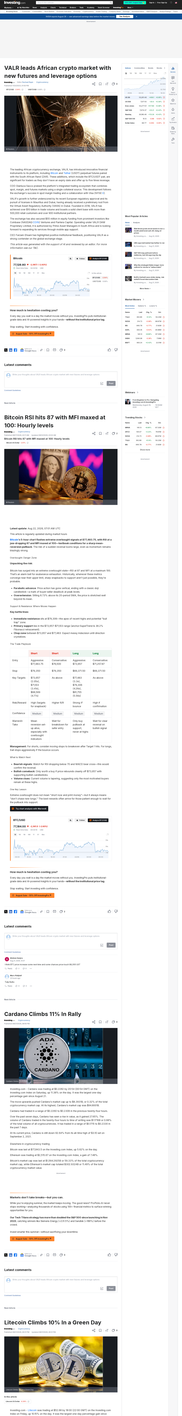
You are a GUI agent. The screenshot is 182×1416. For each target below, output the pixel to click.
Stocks (159, 68)
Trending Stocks (133, 417)
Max (43, 273)
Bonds (150, 68)
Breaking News (12, 12)
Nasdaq (128, 114)
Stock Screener (104, 8)
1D (15, 273)
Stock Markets (49, 12)
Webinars (130, 392)
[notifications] (171, 2)
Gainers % (142, 306)
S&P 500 (128, 110)
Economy (77, 12)
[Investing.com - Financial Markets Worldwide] (14, 3)
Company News (115, 12)
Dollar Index (130, 123)
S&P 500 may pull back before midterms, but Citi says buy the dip (147, 254)
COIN (36, 222)
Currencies (26, 12)
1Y (34, 273)
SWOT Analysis (151, 12)
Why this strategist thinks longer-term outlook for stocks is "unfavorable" (149, 266)
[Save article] (100, 84)
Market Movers (133, 299)
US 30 (127, 97)
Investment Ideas (138, 12)
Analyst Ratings (165, 12)
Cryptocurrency (88, 12)
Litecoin (32, 1410)
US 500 (128, 102)
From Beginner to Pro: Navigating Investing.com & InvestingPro (146, 401)
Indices (128, 68)
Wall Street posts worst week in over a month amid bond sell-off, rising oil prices (149, 231)
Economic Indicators (64, 12)
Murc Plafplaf (16, 976)
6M (29, 273)
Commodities (37, 12)
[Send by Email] (54, 349)
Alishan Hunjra (16, 958)
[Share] (93, 84)
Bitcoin (54, 173)
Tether (67, 173)
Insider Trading (101, 12)
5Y (38, 273)
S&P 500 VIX (130, 119)
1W (20, 273)
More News (144, 289)
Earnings (126, 12)
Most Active (130, 306)
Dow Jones (129, 106)
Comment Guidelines (12, 390)
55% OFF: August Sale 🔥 (134, 3)
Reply (10, 968)
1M (24, 273)
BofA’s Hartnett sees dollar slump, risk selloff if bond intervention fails (149, 278)
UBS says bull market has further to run (149, 243)
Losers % (153, 306)
